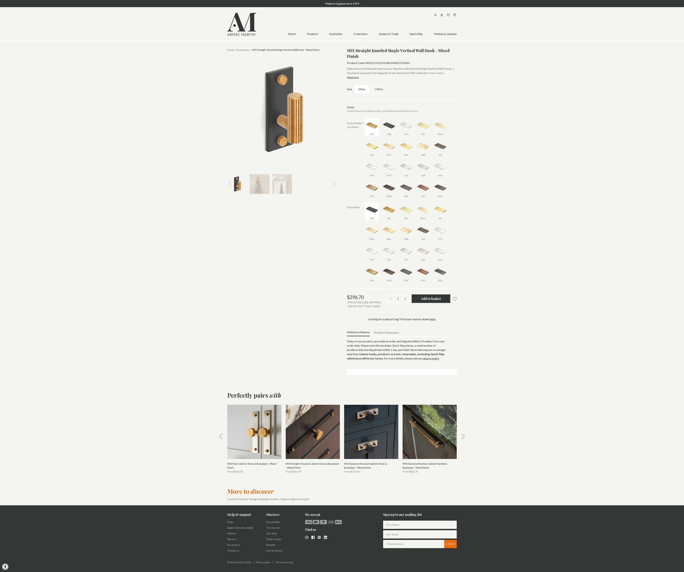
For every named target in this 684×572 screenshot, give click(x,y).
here (432, 319)
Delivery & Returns (358, 332)
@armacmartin (300, 499)
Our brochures (274, 550)
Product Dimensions (386, 332)
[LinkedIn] (325, 537)
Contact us (233, 550)
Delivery (231, 533)
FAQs (230, 522)
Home (230, 49)
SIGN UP (450, 544)
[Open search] (435, 15)
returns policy (431, 358)
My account (233, 544)
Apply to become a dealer (240, 527)
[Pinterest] (319, 537)
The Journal (272, 527)
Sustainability (273, 522)
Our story (271, 533)
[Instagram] (306, 537)
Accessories (243, 49)
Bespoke (271, 544)
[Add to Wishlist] (455, 299)
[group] (254, 439)
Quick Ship (416, 33)
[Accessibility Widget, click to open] (5, 566)
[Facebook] (313, 537)
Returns (231, 539)
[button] (221, 436)
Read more (353, 77)
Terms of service (284, 562)
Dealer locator (274, 539)
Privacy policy (263, 562)
